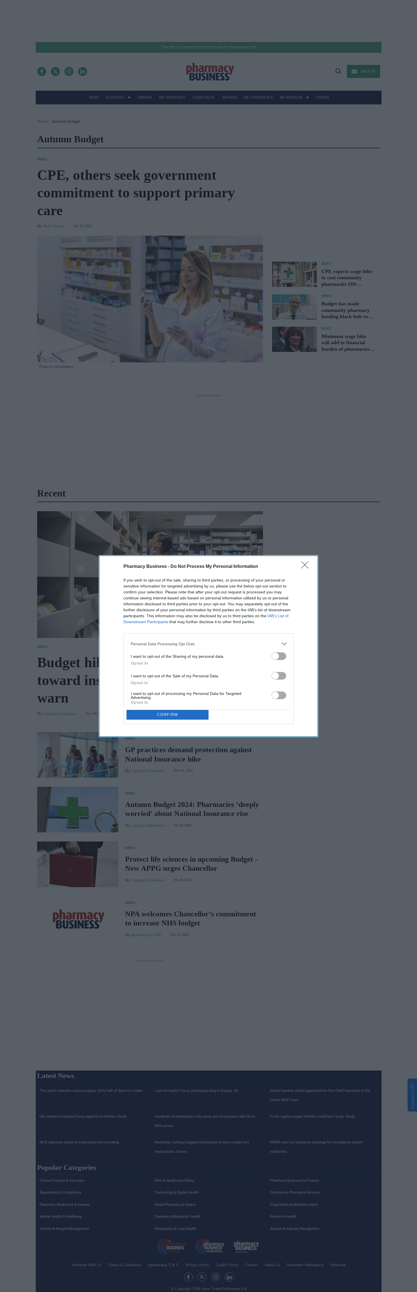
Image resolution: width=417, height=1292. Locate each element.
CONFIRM (167, 714)
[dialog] (208, 646)
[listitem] (208, 644)
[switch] (278, 656)
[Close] (306, 566)
